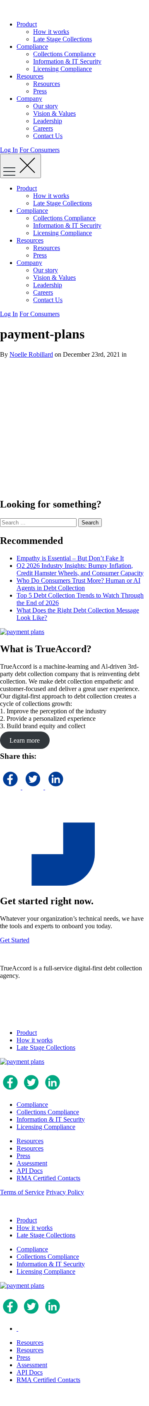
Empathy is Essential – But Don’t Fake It (70, 558)
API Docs (30, 1170)
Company (29, 98)
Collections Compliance (64, 53)
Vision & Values (54, 113)
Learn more (25, 740)
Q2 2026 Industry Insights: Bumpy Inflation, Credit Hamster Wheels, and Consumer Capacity (80, 569)
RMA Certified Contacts (48, 1178)
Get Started (14, 940)
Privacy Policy (65, 1192)
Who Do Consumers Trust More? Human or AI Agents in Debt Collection (78, 584)
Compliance (32, 46)
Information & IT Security (67, 61)
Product (27, 24)
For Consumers (39, 149)
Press (40, 91)
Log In (9, 149)
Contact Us (47, 135)
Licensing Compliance (62, 68)
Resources (30, 76)
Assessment (32, 1163)
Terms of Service (22, 1192)
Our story (45, 106)
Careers (43, 128)
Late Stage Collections (62, 39)
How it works (51, 31)
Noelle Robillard (31, 354)
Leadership (47, 120)
